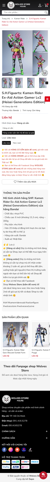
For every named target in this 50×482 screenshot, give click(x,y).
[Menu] (4, 5)
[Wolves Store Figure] (18, 5)
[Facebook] (4, 449)
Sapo (31, 479)
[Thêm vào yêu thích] (25, 337)
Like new (6, 143)
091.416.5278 (20, 420)
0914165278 (15, 425)
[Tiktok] (30, 449)
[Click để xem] (25, 53)
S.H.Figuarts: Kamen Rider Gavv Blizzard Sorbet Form (14, 351)
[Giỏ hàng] (46, 5)
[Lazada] (23, 449)
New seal (17, 143)
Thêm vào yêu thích (26, 181)
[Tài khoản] (40, 5)
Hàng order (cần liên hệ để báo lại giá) (18, 133)
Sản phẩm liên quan (15, 317)
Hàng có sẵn (8, 128)
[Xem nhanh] (25, 331)
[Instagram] (10, 449)
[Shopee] (17, 449)
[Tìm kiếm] (46, 12)
